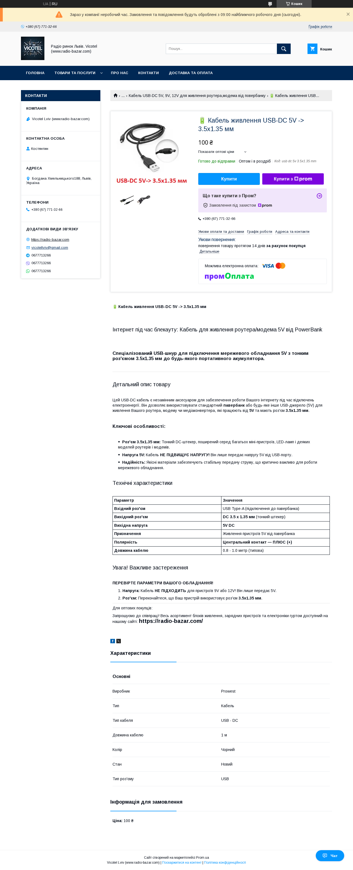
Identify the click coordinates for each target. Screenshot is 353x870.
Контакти (148, 73)
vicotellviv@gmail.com (49, 247)
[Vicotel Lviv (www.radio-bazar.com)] (32, 58)
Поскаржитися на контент (182, 862)
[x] (118, 642)
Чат (334, 855)
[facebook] (112, 642)
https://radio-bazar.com (50, 239)
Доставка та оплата (191, 73)
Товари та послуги (74, 73)
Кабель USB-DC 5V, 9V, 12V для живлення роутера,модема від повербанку (197, 95)
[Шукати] (284, 49)
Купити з (283, 179)
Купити (229, 179)
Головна (35, 73)
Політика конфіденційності (225, 862)
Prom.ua (202, 858)
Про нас (119, 73)
